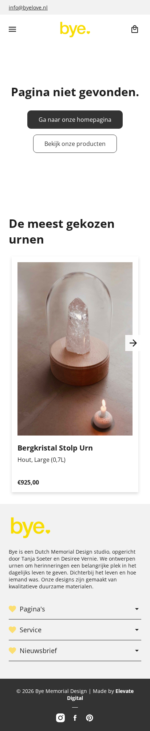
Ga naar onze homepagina (75, 120)
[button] (12, 29)
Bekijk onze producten (75, 144)
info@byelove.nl (28, 7)
